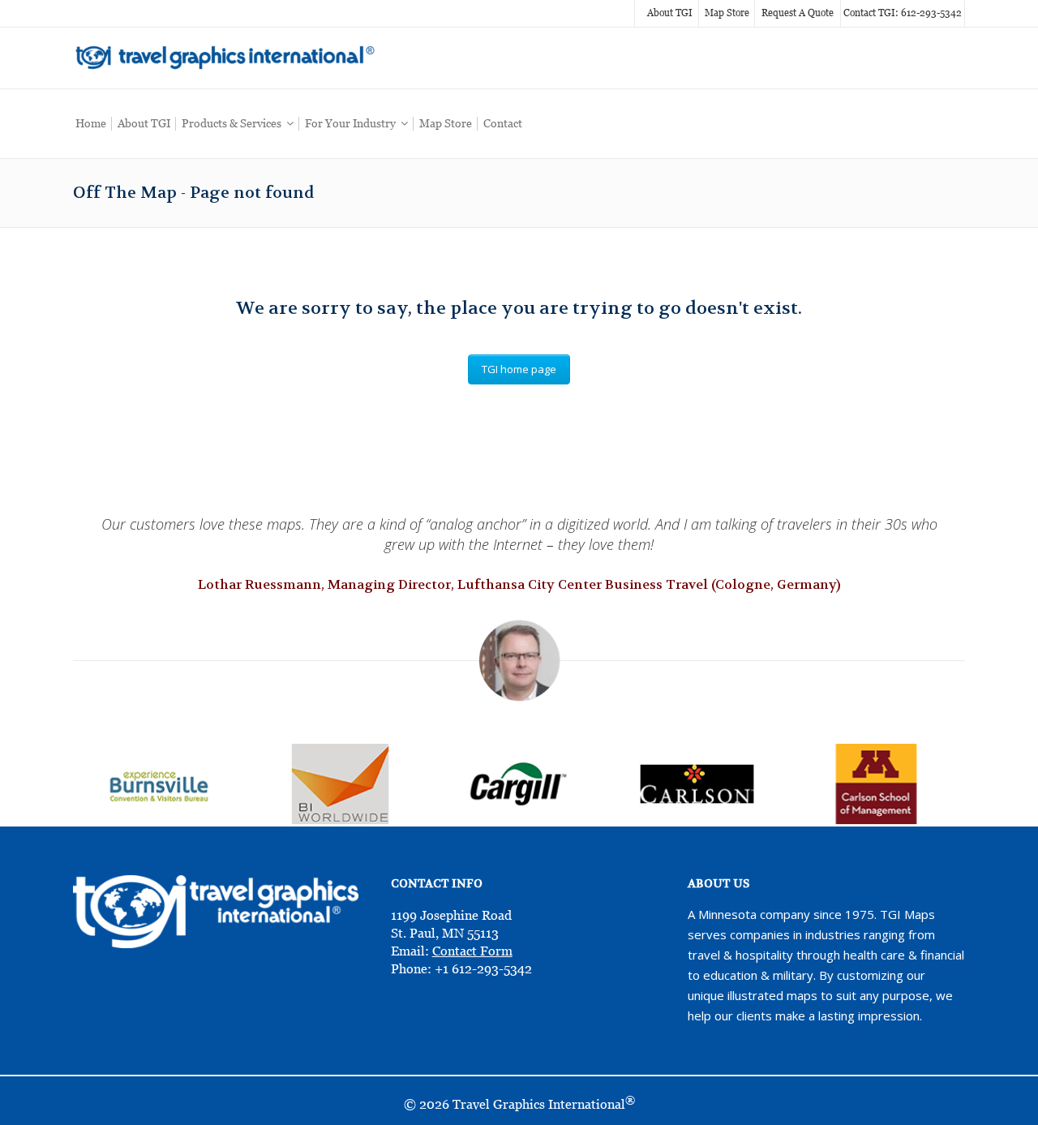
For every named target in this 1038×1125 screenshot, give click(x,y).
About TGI (670, 13)
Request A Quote (797, 13)
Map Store (727, 13)
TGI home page (519, 369)
